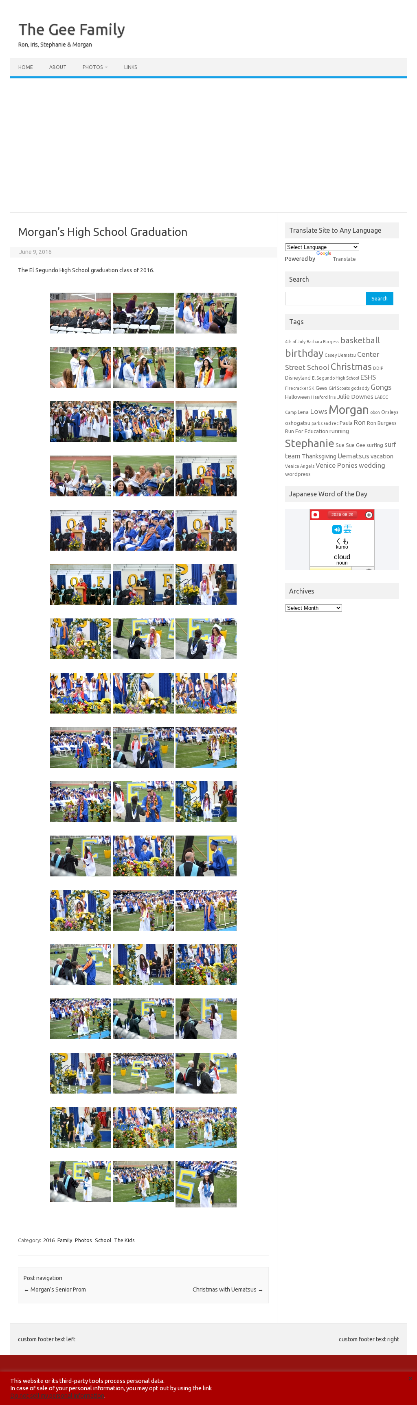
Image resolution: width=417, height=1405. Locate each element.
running (339, 430)
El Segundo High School (335, 378)
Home (25, 67)
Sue (340, 445)
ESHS (368, 377)
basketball (360, 340)
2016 (49, 1240)
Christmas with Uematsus (228, 1289)
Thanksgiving (319, 456)
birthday (304, 353)
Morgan (349, 409)
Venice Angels (299, 466)
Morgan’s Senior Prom (55, 1289)
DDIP (378, 368)
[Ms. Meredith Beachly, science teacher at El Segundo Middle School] (143, 313)
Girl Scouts (339, 388)
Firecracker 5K (299, 388)
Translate (344, 259)
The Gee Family (71, 29)
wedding (372, 465)
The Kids (124, 1240)
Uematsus (353, 456)
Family (64, 1240)
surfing (375, 445)
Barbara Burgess (323, 341)
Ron (360, 422)
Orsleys (390, 412)
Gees (321, 388)
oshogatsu (297, 423)
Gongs (381, 387)
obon (375, 412)
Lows (318, 411)
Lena (303, 412)
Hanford (319, 397)
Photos (93, 67)
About (57, 67)
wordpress (298, 474)
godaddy (360, 388)
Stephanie (309, 443)
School (103, 1240)
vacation (382, 456)
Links (130, 67)
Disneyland (298, 377)
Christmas (351, 366)
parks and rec (325, 423)
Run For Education (306, 431)
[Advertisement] (208, 145)
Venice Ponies (337, 465)
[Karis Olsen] (80, 421)
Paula (346, 423)
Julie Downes (355, 396)
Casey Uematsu (340, 355)
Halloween (297, 397)
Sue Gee (355, 445)
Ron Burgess (382, 423)
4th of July (295, 341)
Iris (332, 397)
